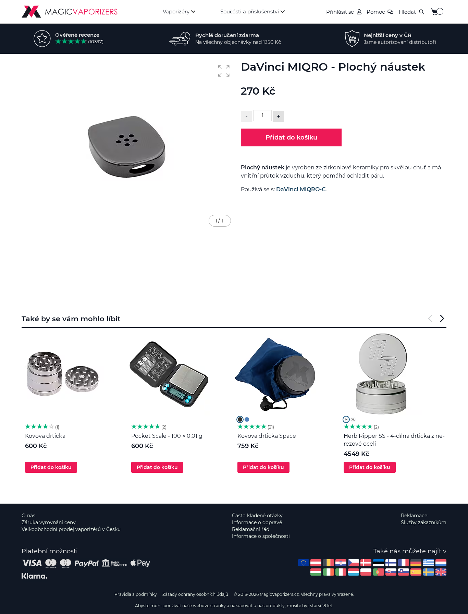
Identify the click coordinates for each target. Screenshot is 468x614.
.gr (428, 562)
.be (328, 562)
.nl (440, 562)
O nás (28, 516)
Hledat (407, 12)
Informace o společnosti (261, 536)
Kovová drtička (45, 436)
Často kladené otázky (257, 516)
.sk (390, 572)
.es (415, 572)
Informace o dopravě (257, 522)
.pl (365, 572)
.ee (378, 562)
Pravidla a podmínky (135, 594)
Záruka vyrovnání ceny (49, 522)
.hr (340, 562)
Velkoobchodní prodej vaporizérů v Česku (71, 529)
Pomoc (376, 12)
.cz (353, 562)
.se (428, 572)
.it (340, 572)
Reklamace (414, 516)
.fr (403, 562)
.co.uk (440, 572)
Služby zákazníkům (423, 522)
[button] (223, 71)
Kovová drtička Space (266, 436)
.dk (365, 562)
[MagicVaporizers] (70, 11)
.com (303, 562)
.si (403, 572)
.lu (353, 572)
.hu (315, 572)
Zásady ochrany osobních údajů (195, 594)
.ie (328, 572)
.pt (378, 572)
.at (315, 562)
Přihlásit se (340, 12)
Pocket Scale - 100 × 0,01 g (166, 436)
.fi (390, 562)
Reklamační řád (250, 529)
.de (415, 562)
